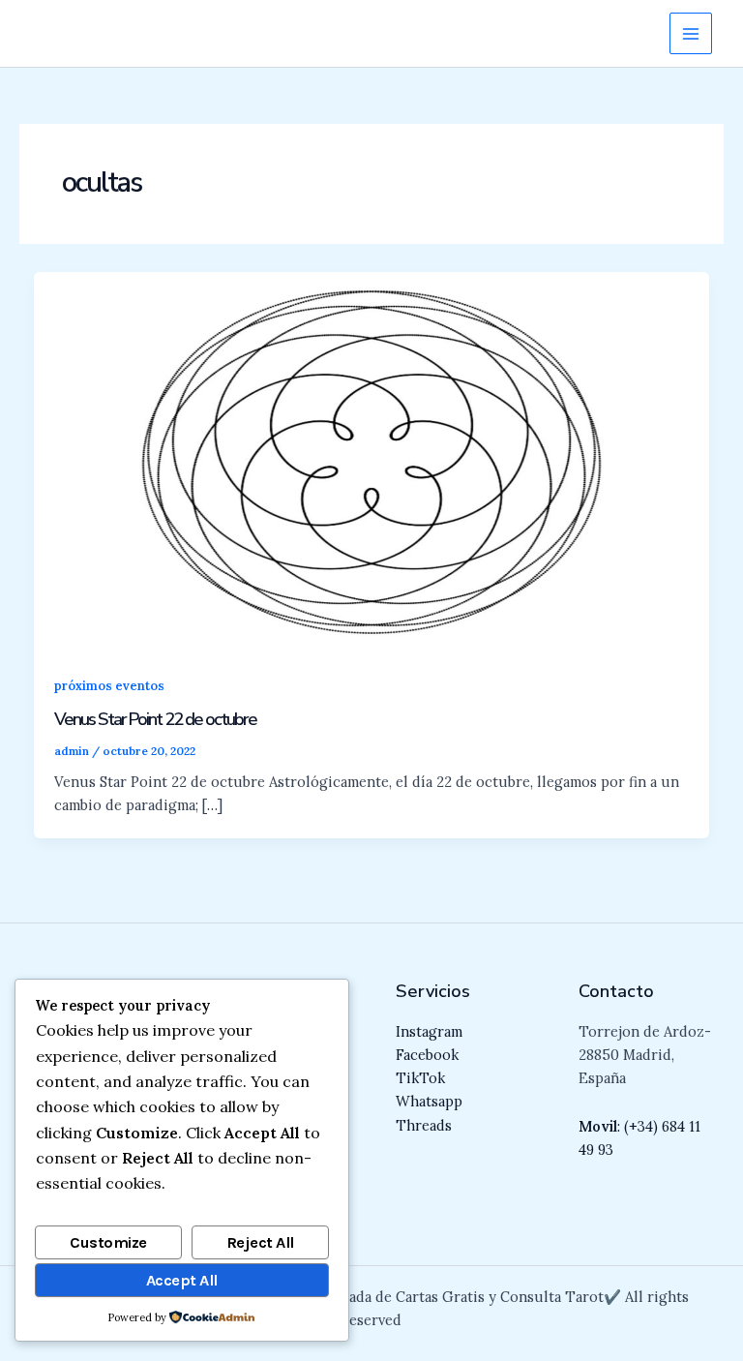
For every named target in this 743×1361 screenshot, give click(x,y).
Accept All (182, 1280)
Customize (108, 1242)
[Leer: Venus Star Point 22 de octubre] (372, 460)
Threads (424, 1125)
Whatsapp (429, 1101)
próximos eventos (109, 685)
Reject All (260, 1242)
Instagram (429, 1031)
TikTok (420, 1078)
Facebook (427, 1054)
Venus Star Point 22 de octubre (155, 719)
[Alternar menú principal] (690, 34)
